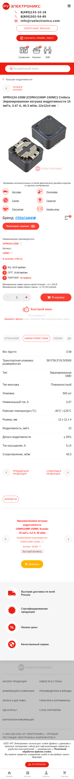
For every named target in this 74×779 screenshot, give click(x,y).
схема (58, 338)
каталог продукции (15, 681)
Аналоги (10, 499)
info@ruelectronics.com (40, 21)
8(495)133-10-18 (33, 12)
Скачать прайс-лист (39, 38)
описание (11, 338)
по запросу (25, 278)
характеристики (36, 338)
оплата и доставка (14, 700)
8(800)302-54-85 (33, 16)
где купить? (10, 710)
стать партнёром (50, 710)
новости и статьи (50, 681)
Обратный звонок (37, 28)
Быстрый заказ (41, 309)
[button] (6, 539)
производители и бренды (55, 691)
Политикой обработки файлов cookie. (44, 750)
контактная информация (18, 720)
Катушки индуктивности (19, 79)
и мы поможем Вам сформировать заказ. (37, 317)
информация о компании (18, 691)
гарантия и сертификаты (54, 700)
